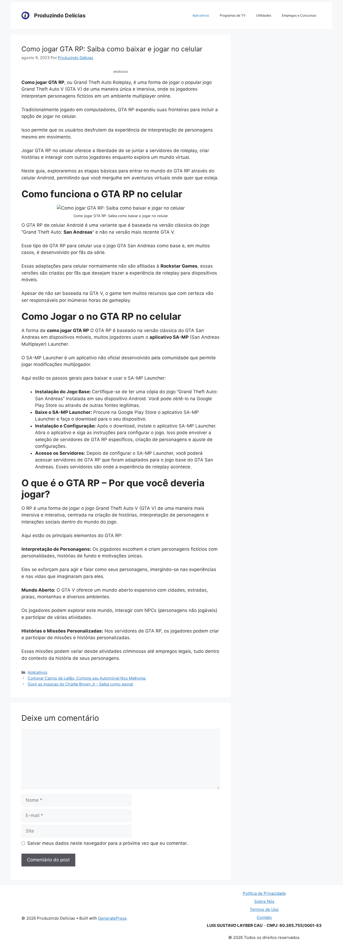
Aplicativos (200, 15)
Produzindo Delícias (59, 15)
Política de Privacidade (264, 893)
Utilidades (263, 15)
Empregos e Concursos (299, 15)
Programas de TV (232, 15)
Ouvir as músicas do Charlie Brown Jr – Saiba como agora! (80, 684)
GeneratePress (112, 918)
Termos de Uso (264, 909)
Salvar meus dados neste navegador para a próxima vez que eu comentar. (107, 843)
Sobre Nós (264, 901)
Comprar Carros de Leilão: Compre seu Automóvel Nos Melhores (87, 678)
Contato (264, 917)
